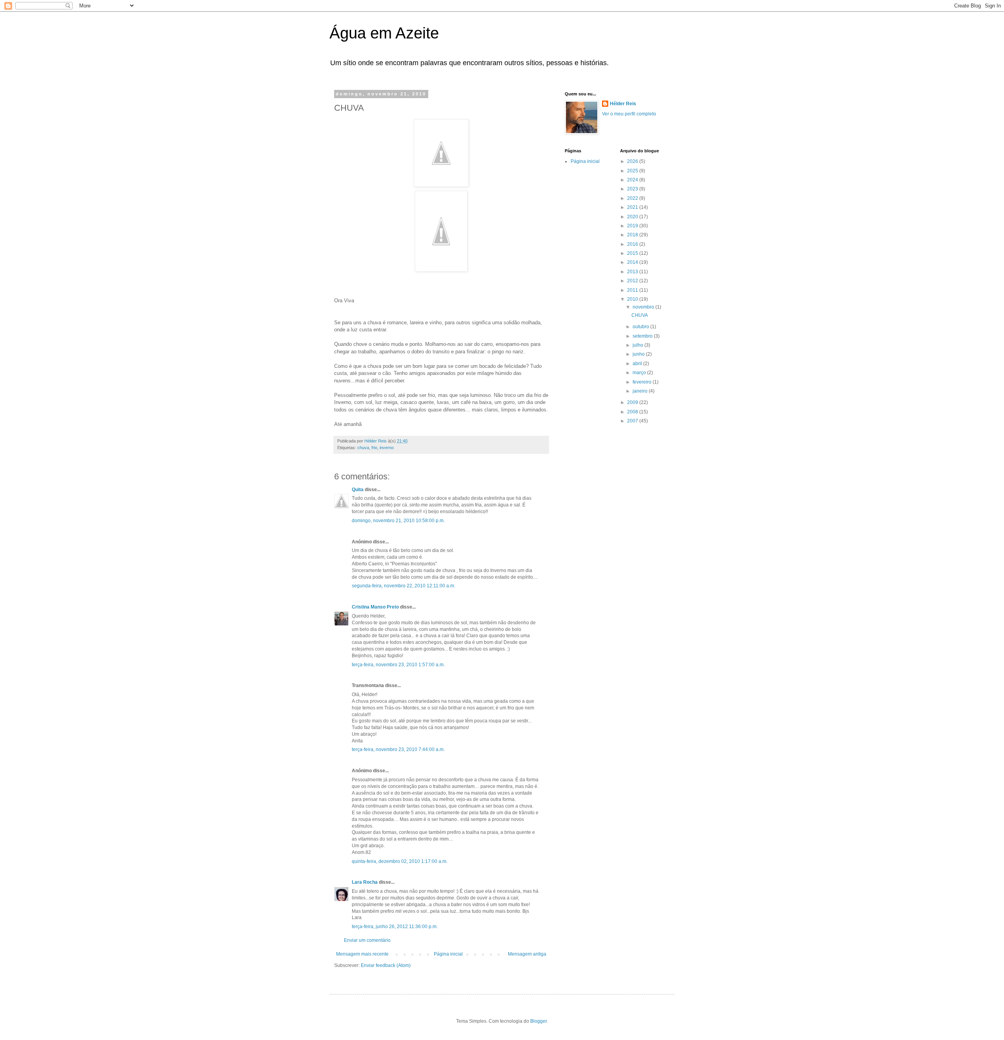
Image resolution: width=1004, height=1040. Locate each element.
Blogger (538, 1021)
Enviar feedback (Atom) (386, 965)
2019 (633, 225)
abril (638, 363)
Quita (358, 489)
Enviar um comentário (367, 940)
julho (638, 345)
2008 (633, 412)
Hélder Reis (623, 103)
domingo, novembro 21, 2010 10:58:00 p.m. (398, 520)
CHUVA (639, 315)
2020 (633, 216)
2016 (633, 244)
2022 (633, 198)
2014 (633, 262)
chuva (363, 447)
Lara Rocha (365, 882)
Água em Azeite (384, 33)
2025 (633, 171)
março (640, 372)
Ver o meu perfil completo (629, 114)
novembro (644, 307)
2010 (633, 299)
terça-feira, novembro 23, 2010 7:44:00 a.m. (398, 749)
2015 (633, 253)
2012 (633, 280)
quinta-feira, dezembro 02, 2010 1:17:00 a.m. (399, 861)
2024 (633, 180)
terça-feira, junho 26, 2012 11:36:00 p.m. (395, 926)
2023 (633, 189)
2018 (633, 235)
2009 (633, 402)
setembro (643, 336)
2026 (633, 161)
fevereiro (643, 382)
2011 (633, 290)
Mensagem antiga (527, 954)
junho (639, 354)
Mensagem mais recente (362, 954)
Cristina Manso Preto (375, 607)
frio (374, 447)
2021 (633, 207)
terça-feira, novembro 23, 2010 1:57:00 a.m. (398, 664)
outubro (641, 326)
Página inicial (448, 954)
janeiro (641, 391)
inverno (387, 447)
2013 (633, 271)
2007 (633, 421)
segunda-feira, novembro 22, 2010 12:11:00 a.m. (403, 586)
